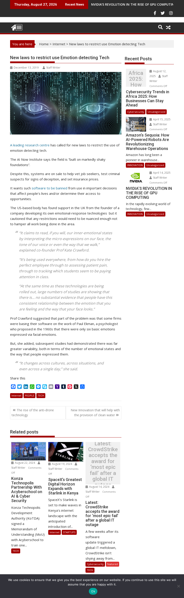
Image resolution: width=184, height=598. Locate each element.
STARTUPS (69, 532)
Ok (93, 591)
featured (112, 564)
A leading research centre (30, 145)
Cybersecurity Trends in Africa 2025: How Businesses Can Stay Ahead (136, 78)
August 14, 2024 (99, 487)
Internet (59, 44)
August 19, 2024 (62, 464)
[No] (178, 586)
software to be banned (49, 188)
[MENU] (19, 27)
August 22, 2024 (25, 463)
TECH (41, 395)
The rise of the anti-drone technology (33, 412)
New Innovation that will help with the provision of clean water (95, 412)
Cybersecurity (95, 564)
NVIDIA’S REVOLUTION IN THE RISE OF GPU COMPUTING (133, 4)
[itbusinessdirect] (14, 26)
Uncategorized (156, 111)
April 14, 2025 (161, 173)
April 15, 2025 (161, 119)
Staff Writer (53, 67)
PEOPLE (29, 395)
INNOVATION (135, 165)
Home (44, 44)
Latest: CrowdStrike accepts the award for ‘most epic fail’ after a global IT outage (103, 464)
